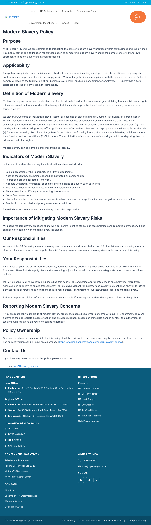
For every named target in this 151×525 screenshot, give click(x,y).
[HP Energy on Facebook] (81, 480)
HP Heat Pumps (86, 399)
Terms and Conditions (89, 520)
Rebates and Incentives (17, 460)
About (65, 22)
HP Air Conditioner (87, 410)
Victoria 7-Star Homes (16, 471)
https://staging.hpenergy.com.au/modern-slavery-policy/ (90, 341)
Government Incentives (41, 22)
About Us (9, 490)
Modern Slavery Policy (114, 520)
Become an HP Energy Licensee (21, 495)
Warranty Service (13, 501)
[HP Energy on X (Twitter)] (96, 480)
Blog (76, 22)
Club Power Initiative (88, 421)
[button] (55, 11)
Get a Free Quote (14, 506)
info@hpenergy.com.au (26, 366)
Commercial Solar (87, 11)
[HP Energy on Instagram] (89, 480)
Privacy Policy (68, 520)
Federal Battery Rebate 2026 (20, 465)
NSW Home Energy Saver (18, 476)
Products (67, 11)
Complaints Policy (137, 520)
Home (32, 11)
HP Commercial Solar (89, 388)
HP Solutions (47, 11)
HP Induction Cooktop (89, 415)
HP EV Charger (85, 404)
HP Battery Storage (88, 393)
